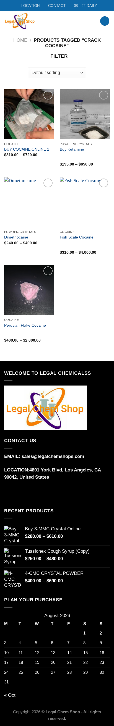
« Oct (9, 695)
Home (20, 40)
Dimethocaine (16, 237)
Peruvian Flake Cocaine (25, 325)
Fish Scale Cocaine (77, 237)
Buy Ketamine (72, 149)
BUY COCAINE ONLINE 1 (26, 149)
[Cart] (104, 21)
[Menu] (82, 21)
